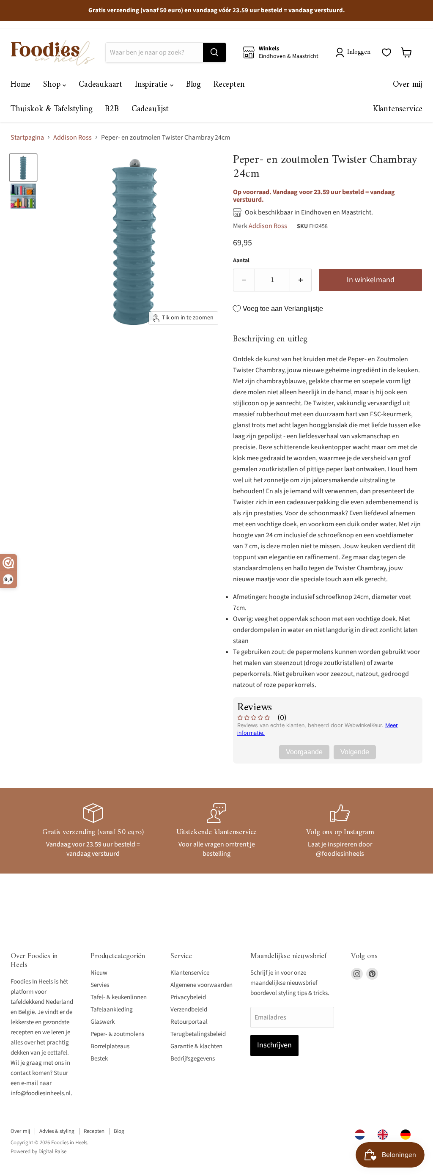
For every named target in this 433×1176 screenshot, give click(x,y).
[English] (384, 1134)
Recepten (229, 84)
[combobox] (362, 1134)
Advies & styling (56, 1131)
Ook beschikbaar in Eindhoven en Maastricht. (309, 212)
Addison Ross (72, 137)
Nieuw (98, 972)
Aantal (241, 260)
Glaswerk (102, 1021)
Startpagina (27, 137)
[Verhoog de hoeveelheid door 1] (301, 280)
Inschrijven (274, 1045)
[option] (384, 1134)
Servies (99, 985)
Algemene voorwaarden (201, 985)
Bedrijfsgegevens (192, 1058)
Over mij (407, 84)
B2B (111, 109)
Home (20, 84)
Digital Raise (52, 1151)
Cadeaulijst (150, 109)
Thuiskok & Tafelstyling (51, 109)
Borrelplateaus (109, 1046)
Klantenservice (397, 109)
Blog (193, 84)
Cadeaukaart (100, 84)
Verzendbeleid (188, 1009)
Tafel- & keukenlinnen (118, 997)
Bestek (99, 1058)
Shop (53, 84)
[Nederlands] (362, 1134)
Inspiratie (152, 84)
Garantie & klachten (196, 1046)
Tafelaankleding (111, 1009)
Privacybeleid (188, 997)
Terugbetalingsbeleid (198, 1034)
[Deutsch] (407, 1134)
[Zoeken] (214, 52)
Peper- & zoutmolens (117, 1034)
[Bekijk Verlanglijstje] (386, 52)
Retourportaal (189, 1021)
